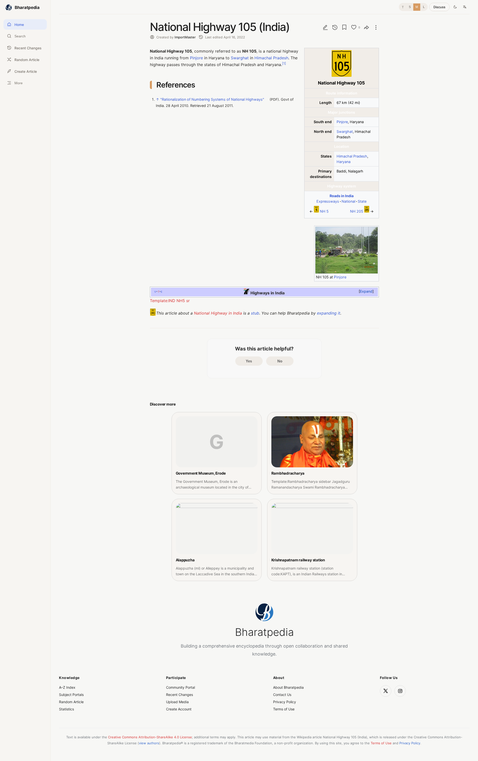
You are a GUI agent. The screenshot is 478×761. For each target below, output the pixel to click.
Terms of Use (284, 709)
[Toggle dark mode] (455, 7)
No (279, 361)
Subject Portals (71, 694)
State (362, 201)
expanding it (328, 313)
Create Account (178, 709)
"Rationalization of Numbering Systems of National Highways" (212, 99)
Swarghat (345, 131)
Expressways (327, 201)
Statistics (66, 709)
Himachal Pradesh (352, 156)
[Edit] (325, 27)
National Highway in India (218, 313)
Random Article (71, 702)
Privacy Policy (284, 702)
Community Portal (180, 687)
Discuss (439, 7)
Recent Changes (179, 694)
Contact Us (282, 694)
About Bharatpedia (288, 687)
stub (255, 313)
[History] (335, 27)
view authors (149, 743)
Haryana (344, 162)
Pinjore (342, 122)
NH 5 (324, 211)
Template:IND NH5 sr (170, 300)
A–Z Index (67, 687)
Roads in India (342, 196)
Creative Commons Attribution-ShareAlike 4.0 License (150, 737)
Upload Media (177, 702)
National (348, 201)
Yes (249, 361)
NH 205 (356, 211)
